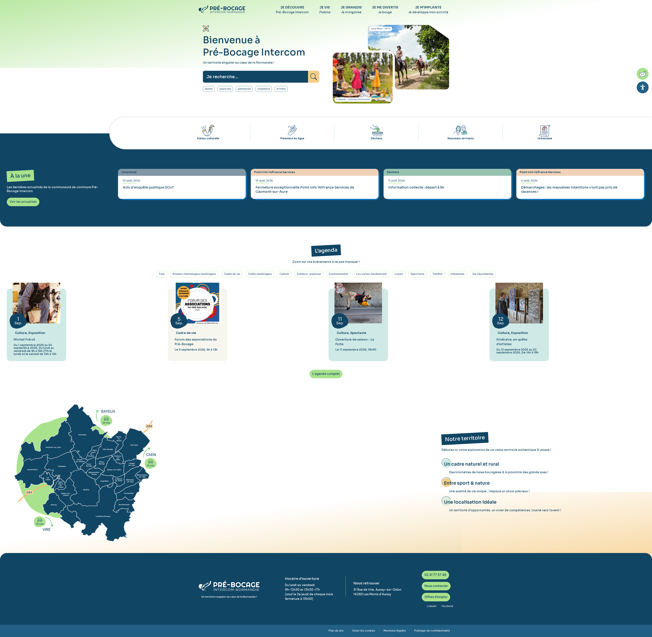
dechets (209, 89)
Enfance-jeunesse (309, 274)
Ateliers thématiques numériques (194, 274)
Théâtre (437, 274)
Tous (162, 274)
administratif (244, 89)
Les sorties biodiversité (371, 274)
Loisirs (399, 274)
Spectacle (417, 274)
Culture (284, 274)
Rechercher (313, 77)
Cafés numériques (260, 274)
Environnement (338, 274)
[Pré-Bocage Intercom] (222, 9)
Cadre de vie (232, 274)
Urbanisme (457, 274)
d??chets (281, 89)
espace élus (225, 89)
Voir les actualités (23, 201)
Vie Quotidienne (482, 274)
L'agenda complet (326, 374)
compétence (263, 89)
